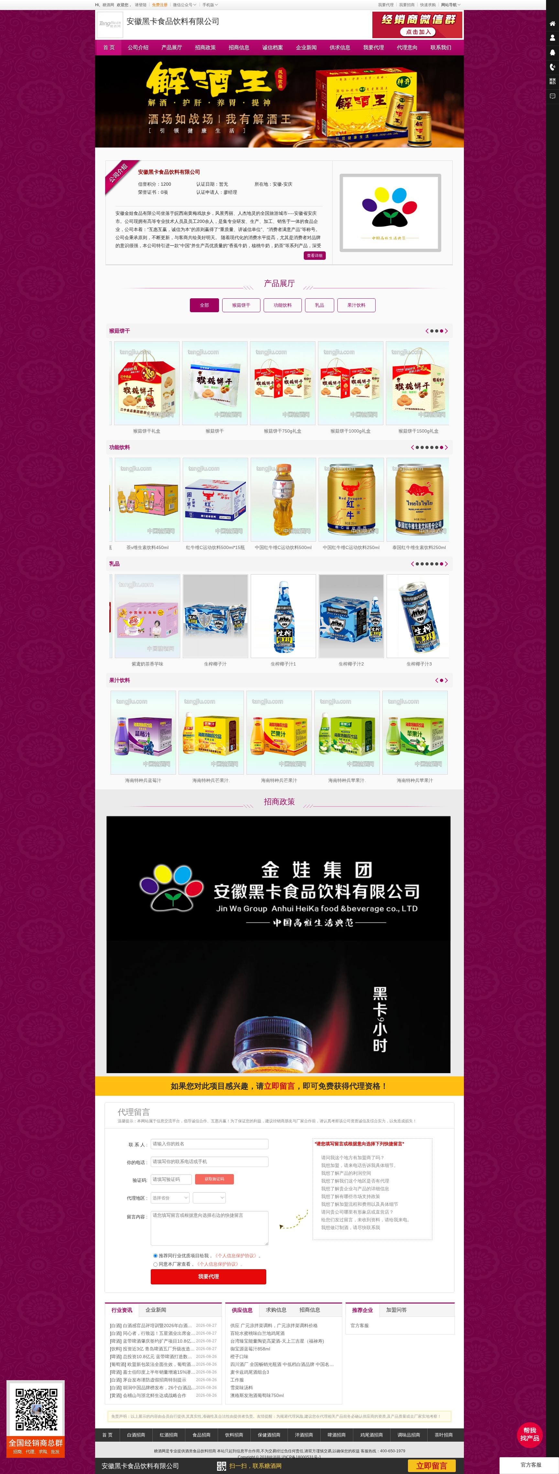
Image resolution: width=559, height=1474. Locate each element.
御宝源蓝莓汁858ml (250, 1348)
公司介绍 (138, 47)
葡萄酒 (118, 1364)
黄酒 (115, 1395)
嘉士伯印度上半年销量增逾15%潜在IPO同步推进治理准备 (181, 1372)
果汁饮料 (356, 305)
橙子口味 (239, 1356)
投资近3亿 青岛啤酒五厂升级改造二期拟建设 (168, 1348)
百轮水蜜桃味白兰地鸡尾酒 (257, 1333)
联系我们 (441, 47)
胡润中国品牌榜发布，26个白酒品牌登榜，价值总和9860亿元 (185, 1387)
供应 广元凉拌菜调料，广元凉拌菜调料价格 (274, 1325)
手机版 (208, 5)
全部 (204, 305)
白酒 (115, 1325)
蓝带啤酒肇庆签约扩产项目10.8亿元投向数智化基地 (175, 1341)
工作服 (237, 1379)
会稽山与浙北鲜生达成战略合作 (154, 1395)
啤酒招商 (337, 1434)
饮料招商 (234, 1434)
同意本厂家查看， (201, 1264)
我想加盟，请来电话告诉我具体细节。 (359, 1165)
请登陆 (141, 5)
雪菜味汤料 (241, 1387)
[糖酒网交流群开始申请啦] (418, 24)
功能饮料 (283, 305)
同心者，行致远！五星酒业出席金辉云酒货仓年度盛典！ (179, 1333)
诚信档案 (272, 47)
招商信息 (239, 47)
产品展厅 (171, 47)
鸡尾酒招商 (371, 1434)
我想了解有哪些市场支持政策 (350, 1196)
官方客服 (360, 1325)
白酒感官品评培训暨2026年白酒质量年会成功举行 (173, 1325)
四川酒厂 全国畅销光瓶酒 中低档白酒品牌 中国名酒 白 (285, 1364)
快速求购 (428, 5)
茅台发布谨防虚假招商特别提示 (154, 1379)
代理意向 (407, 47)
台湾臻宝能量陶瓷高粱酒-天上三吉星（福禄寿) (277, 1341)
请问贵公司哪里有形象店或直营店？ (357, 1212)
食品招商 (201, 1434)
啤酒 (115, 1341)
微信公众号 (182, 5)
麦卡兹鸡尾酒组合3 (249, 1372)
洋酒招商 (304, 1434)
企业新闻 (306, 47)
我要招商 (407, 5)
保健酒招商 (269, 1434)
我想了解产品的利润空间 (346, 1173)
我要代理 (386, 5)
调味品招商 (409, 1434)
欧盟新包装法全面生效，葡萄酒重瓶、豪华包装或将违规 (184, 1364)
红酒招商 (169, 1434)
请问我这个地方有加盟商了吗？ (353, 1157)
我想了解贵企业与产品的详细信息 (355, 1188)
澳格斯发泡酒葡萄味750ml (257, 1395)
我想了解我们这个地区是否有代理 (355, 1180)
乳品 (319, 305)
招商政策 (205, 47)
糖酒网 (108, 5)
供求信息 (340, 47)
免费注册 (160, 5)
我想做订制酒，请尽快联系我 (350, 1227)
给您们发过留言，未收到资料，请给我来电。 (366, 1219)
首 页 (109, 47)
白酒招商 (136, 1434)
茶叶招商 (444, 1434)
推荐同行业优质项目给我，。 (210, 1255)
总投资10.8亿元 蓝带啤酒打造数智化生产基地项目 (173, 1356)
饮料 (115, 1348)
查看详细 (315, 255)
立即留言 (431, 1465)
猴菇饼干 (241, 305)
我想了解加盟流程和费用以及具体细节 (359, 1204)
